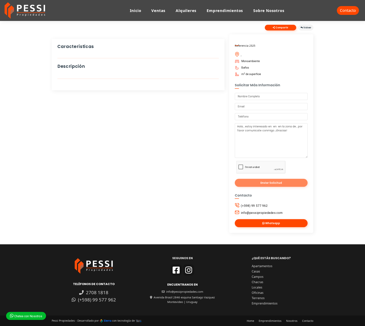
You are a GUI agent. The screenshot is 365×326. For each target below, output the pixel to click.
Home (250, 321)
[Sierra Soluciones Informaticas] (139, 320)
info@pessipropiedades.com (261, 213)
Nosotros (292, 321)
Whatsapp (272, 223)
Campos (257, 277)
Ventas (158, 10)
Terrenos (258, 298)
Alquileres (186, 10)
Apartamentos (262, 266)
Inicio (135, 10)
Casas (256, 271)
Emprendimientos (225, 10)
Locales (257, 287)
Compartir (281, 27)
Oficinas (257, 293)
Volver (307, 27)
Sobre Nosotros (268, 10)
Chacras (257, 282)
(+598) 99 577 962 (254, 206)
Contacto (348, 10)
